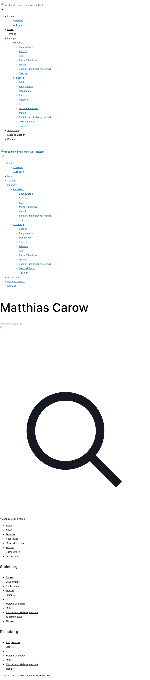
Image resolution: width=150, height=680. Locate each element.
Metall (9, 608)
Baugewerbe (13, 581)
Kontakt (10, 547)
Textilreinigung (14, 616)
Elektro (10, 590)
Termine (10, 534)
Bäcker (9, 577)
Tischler (10, 621)
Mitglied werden (15, 543)
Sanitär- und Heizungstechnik (22, 612)
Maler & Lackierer (15, 603)
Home (9, 525)
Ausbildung (12, 538)
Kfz (8, 599)
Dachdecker (12, 586)
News (9, 529)
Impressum (12, 556)
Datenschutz (13, 551)
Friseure (10, 594)
